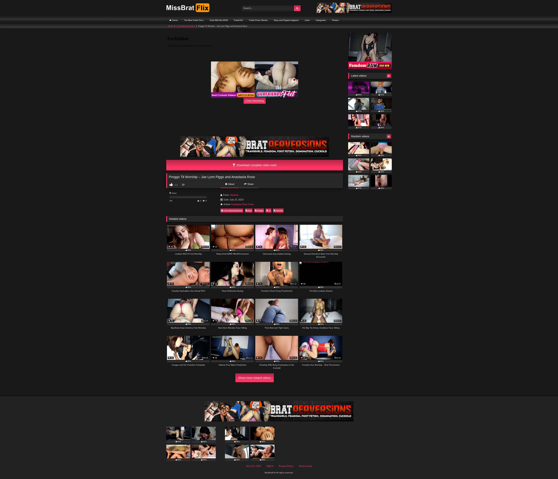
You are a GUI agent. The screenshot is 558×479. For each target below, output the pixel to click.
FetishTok (238, 20)
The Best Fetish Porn (193, 20)
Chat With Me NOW (219, 20)
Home (175, 20)
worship (279, 210)
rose (251, 204)
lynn (250, 210)
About (231, 184)
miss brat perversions (186, 26)
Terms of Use (305, 466)
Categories (321, 20)
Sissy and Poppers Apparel (286, 20)
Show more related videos (254, 377)
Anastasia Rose (239, 204)
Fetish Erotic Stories (258, 20)
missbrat (234, 195)
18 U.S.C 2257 (253, 466)
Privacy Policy (286, 466)
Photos (335, 20)
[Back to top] (549, 470)
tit (269, 210)
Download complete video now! (256, 165)
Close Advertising (255, 100)
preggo (260, 210)
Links (307, 20)
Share (250, 184)
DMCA (270, 466)
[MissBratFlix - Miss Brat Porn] (188, 8)
